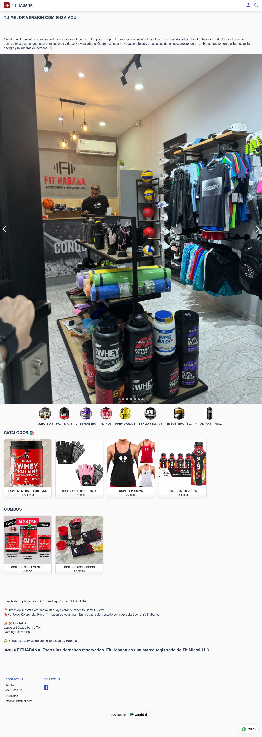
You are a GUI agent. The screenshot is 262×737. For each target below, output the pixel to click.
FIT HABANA (22, 5)
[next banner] (258, 229)
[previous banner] (4, 229)
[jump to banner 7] (142, 399)
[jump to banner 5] (135, 399)
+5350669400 (14, 690)
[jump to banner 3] (127, 399)
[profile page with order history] (248, 5)
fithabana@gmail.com (19, 701)
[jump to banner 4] (131, 399)
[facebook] (46, 687)
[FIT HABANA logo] (7, 5)
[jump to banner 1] (119, 399)
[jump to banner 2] (123, 399)
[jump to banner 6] (139, 399)
